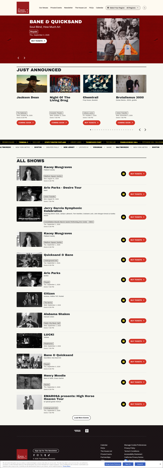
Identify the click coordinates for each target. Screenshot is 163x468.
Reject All (128, 464)
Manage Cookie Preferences (112, 464)
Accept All (140, 464)
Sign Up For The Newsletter (46, 451)
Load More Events (81, 418)
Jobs (102, 460)
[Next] (24, 58)
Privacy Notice (66, 466)
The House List (81, 8)
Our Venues (43, 8)
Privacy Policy (129, 448)
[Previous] (18, 58)
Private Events (56, 8)
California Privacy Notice (133, 457)
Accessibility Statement (133, 454)
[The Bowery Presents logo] (23, 8)
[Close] (160, 464)
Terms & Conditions (131, 451)
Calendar (99, 8)
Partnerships (105, 457)
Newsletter (68, 8)
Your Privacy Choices (136, 460)
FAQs (91, 8)
